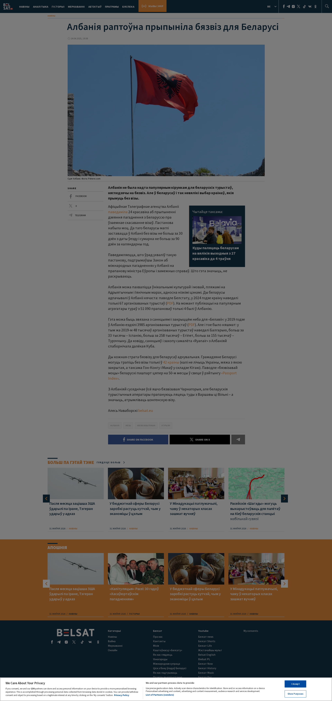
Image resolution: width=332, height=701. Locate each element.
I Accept (295, 683)
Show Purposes (295, 693)
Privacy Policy (121, 695)
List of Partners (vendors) (160, 694)
